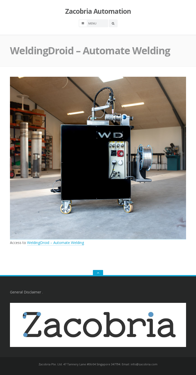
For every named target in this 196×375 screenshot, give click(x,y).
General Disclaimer (25, 292)
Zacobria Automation (98, 11)
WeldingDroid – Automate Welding (55, 242)
